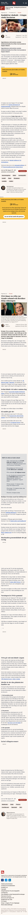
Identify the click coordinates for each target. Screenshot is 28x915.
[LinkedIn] (9, 880)
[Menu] (26, 3)
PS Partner (4, 901)
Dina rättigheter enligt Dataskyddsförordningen (13, 894)
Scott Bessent (5, 807)
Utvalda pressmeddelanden (8, 885)
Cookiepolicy (4, 892)
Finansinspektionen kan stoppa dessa (13, 167)
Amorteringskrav (6, 175)
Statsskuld (14, 807)
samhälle (4, 181)
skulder (11, 181)
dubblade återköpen (11, 512)
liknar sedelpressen (6, 532)
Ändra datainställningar (6, 904)
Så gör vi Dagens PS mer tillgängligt (10, 903)
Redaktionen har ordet (6, 899)
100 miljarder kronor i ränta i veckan (10, 679)
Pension (18, 804)
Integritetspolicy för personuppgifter (10, 891)
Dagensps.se (4, 12)
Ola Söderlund (10, 186)
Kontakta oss (4, 887)
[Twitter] (6, 880)
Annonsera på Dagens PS (7, 897)
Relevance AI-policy (6, 896)
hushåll (3, 178)
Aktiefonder (5, 804)
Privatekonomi (12, 12)
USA (21, 807)
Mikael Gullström (11, 812)
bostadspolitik (22, 175)
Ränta (9, 178)
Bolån (14, 175)
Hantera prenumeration (6, 884)
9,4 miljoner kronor (15, 422)
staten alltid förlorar (15, 582)
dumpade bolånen (19, 165)
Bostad (19, 12)
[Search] (23, 3)
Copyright (3, 889)
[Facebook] (2, 880)
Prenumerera (22, 171)
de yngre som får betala (14, 722)
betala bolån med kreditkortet (18, 521)
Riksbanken (16, 178)
